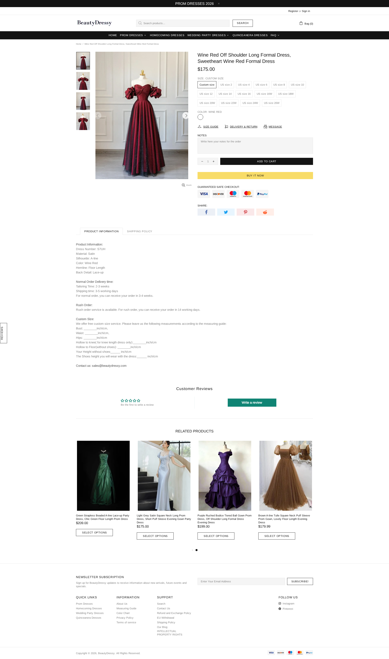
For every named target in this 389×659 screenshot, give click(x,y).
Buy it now (255, 175)
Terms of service (126, 622)
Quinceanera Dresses (88, 617)
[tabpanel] (224, 494)
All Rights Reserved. (128, 653)
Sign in (306, 11)
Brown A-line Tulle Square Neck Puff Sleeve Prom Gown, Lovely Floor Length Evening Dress (284, 519)
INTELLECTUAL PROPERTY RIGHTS (169, 633)
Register (293, 11)
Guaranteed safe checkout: (219, 186)
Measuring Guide (126, 608)
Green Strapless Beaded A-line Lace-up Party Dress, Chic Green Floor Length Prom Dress (102, 517)
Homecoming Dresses (89, 608)
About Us (121, 603)
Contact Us (163, 608)
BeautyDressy (94, 23)
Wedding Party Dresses (90, 613)
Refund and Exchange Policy (174, 613)
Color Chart (123, 613)
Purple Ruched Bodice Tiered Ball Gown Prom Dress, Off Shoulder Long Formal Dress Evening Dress (225, 519)
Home (78, 44)
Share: (202, 205)
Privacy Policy (125, 617)
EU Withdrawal (165, 617)
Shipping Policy (166, 622)
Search (243, 23)
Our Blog (162, 627)
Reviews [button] (1, 333)
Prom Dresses (84, 603)
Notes (202, 135)
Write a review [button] (252, 402)
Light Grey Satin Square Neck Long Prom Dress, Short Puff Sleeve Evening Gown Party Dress (164, 519)
